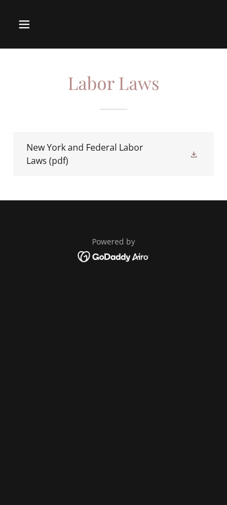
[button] (36, 24)
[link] (113, 154)
